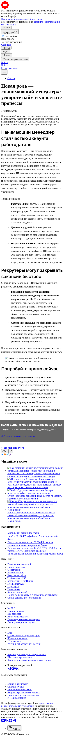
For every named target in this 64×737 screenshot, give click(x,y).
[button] (4, 62)
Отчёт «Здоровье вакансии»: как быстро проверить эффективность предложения (34, 497)
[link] (6, 55)
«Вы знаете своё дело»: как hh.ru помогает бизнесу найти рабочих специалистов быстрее (34, 486)
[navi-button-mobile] (4, 72)
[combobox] (14, 727)
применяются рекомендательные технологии (27, 704)
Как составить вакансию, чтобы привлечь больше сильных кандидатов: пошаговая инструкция (33, 475)
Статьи (11, 78)
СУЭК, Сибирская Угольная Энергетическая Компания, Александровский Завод (35, 552)
